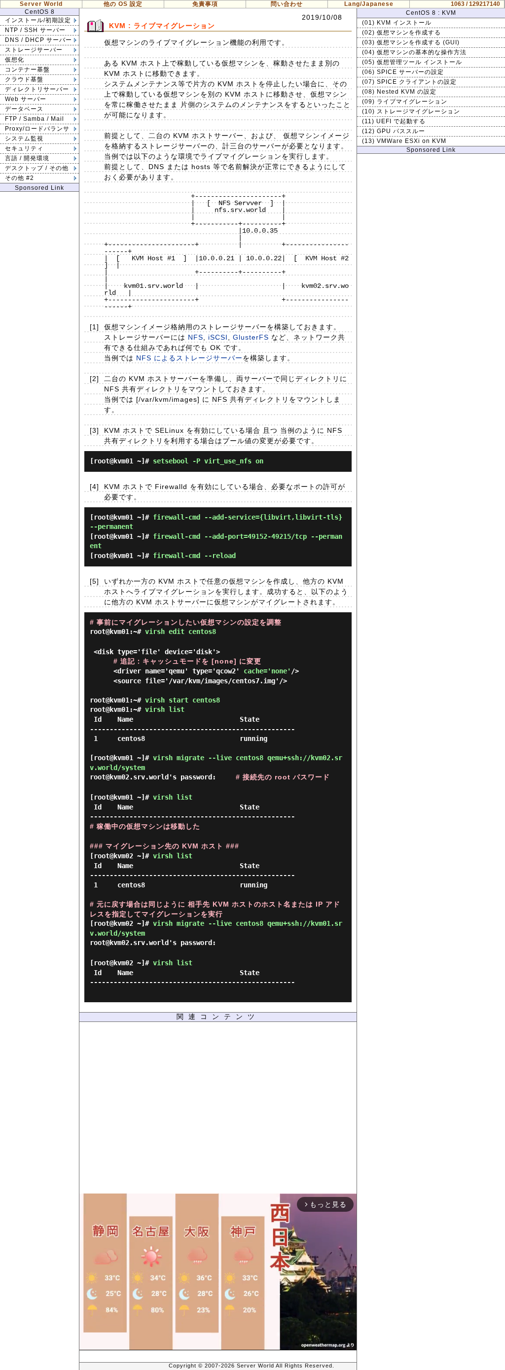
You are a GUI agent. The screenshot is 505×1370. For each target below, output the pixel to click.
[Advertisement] (218, 1110)
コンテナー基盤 (27, 69)
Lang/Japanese (369, 3)
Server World (41, 3)
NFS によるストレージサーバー (189, 358)
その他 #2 (19, 178)
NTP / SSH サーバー (35, 30)
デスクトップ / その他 (37, 168)
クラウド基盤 (24, 79)
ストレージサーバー (34, 50)
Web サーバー (25, 99)
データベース (24, 109)
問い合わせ (287, 3)
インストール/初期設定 (38, 20)
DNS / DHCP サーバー (38, 40)
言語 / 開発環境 (27, 158)
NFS (195, 337)
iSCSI (218, 337)
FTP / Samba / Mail (34, 119)
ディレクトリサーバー (37, 89)
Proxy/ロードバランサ (37, 129)
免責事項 (205, 3)
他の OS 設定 (123, 3)
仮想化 (14, 60)
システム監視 (24, 138)
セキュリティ (24, 148)
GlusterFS (251, 337)
